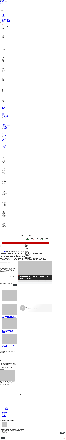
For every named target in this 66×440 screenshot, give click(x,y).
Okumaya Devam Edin (4, 434)
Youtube (3, 14)
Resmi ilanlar (3, 417)
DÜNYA (3, 111)
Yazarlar (3, 106)
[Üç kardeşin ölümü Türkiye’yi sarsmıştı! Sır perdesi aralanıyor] (9, 295)
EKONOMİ (3, 113)
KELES (4, 122)
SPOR (2, 140)
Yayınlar (2, 5)
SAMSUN (4, 135)
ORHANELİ (4, 127)
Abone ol (15, 285)
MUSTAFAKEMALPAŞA (6, 125)
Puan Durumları (4, 416)
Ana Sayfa (2, 1)
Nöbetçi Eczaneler (4, 412)
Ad (0, 360)
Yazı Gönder (6, 409)
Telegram (3, 16)
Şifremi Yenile (6, 407)
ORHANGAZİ (5, 128)
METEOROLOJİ (4, 138)
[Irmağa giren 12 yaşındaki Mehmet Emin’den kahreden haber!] (9, 339)
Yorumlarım (6, 408)
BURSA (3, 114)
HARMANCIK (5, 119)
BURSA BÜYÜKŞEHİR (5, 115)
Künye (2, 402)
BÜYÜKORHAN (5, 116)
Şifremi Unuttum (5, 405)
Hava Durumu (4, 413)
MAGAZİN (3, 147)
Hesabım (4, 406)
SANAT (3, 141)
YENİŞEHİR (4, 130)
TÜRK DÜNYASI (4, 144)
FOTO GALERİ (4, 146)
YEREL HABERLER (4, 134)
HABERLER (25, 244)
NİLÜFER (4, 126)
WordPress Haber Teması (10, 420)
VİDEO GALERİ (4, 145)
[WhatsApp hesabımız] (30, 235)
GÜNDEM (26, 246)
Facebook (3, 11)
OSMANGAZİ (5, 129)
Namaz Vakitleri (4, 414)
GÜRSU (4, 118)
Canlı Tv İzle (3, 415)
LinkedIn (3, 15)
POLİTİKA (3, 112)
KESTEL (4, 123)
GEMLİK (4, 117)
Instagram (3, 13)
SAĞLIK (3, 139)
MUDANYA (4, 124)
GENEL (3, 108)
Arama (6, 1)
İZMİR (4, 136)
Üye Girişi (2, 3)
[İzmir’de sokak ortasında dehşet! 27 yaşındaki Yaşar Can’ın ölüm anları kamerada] (9, 323)
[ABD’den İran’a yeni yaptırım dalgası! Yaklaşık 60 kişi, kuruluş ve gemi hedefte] (9, 309)
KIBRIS (4, 137)
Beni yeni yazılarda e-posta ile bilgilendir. (7, 367)
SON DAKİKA (3, 107)
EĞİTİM (3, 133)
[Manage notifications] (64, 438)
